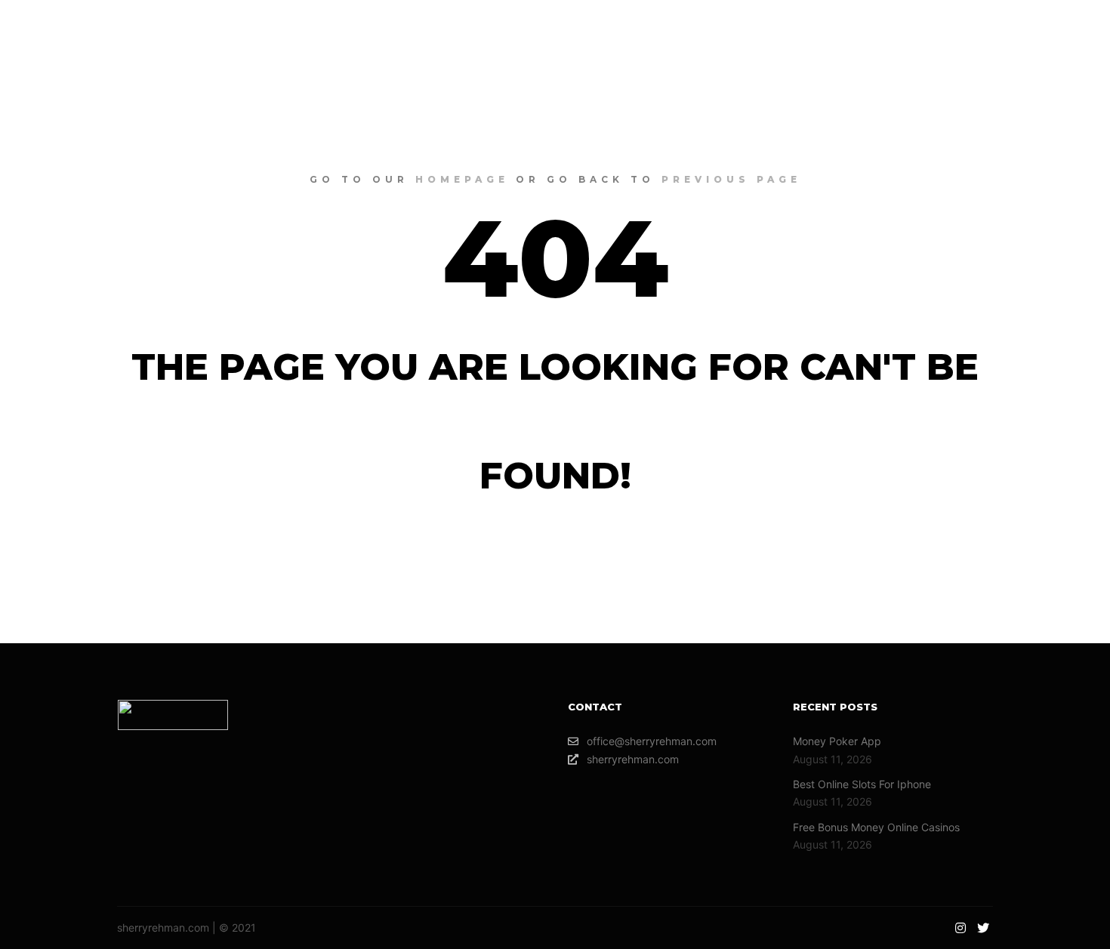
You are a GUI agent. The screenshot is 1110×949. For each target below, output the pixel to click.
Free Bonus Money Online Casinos (876, 827)
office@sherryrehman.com (652, 741)
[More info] (1000, 30)
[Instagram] (1047, 30)
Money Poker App (837, 741)
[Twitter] (1070, 30)
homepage (462, 179)
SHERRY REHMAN (105, 30)
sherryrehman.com (633, 759)
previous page (731, 179)
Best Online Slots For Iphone (862, 784)
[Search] (973, 30)
